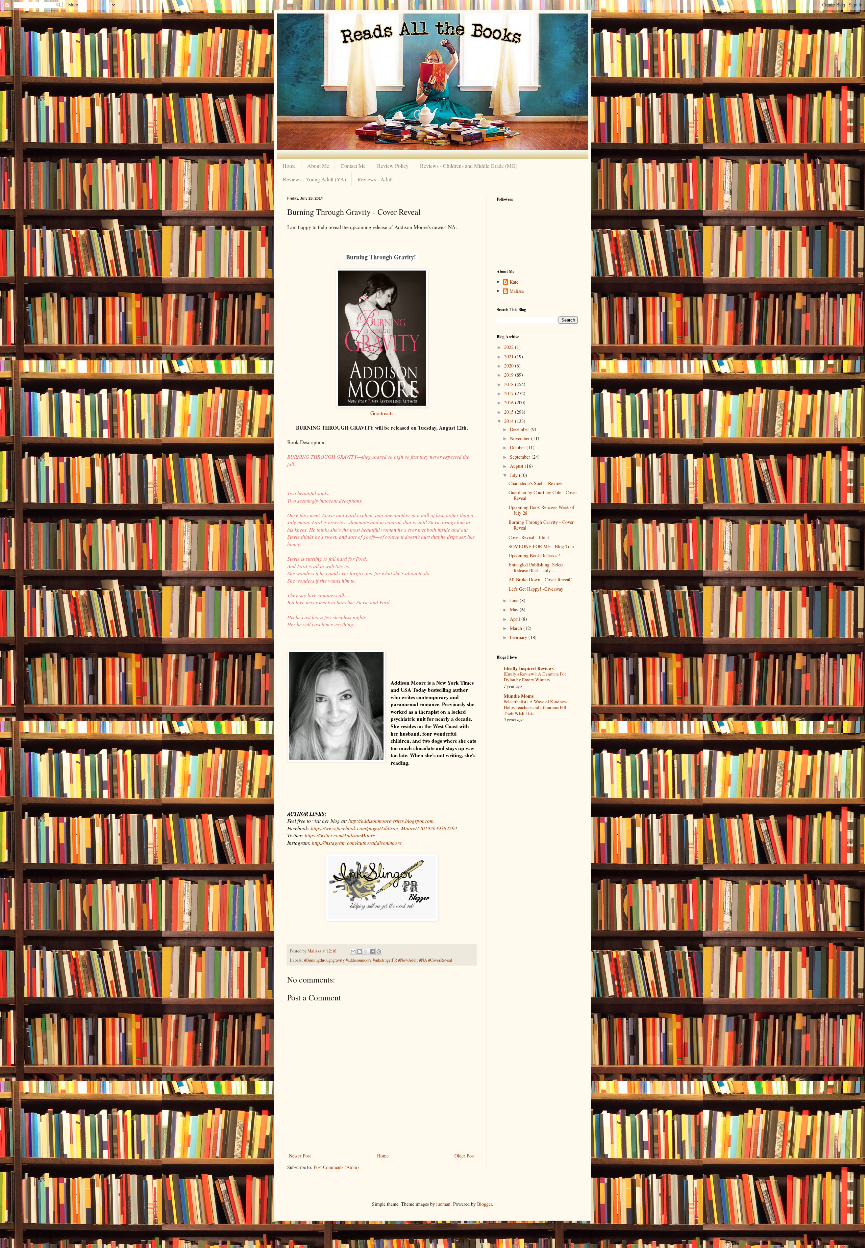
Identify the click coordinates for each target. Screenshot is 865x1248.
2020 (509, 365)
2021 (509, 356)
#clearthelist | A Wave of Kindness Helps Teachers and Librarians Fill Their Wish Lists (535, 707)
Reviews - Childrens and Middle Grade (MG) (468, 165)
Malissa (517, 291)
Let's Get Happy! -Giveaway (536, 589)
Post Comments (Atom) (336, 1167)
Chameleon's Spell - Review (535, 483)
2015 (509, 412)
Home (289, 165)
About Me (318, 165)
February (519, 637)
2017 (509, 393)
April (515, 619)
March (516, 628)
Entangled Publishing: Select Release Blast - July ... (536, 567)
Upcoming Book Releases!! (535, 555)
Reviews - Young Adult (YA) (314, 179)
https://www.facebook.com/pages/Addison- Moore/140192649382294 (384, 828)
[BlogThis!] (359, 951)
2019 (509, 375)
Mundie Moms (519, 695)
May (515, 609)
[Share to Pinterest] (378, 951)
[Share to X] (366, 951)
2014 (509, 421)
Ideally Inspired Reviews (528, 668)
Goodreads (381, 413)
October (518, 447)
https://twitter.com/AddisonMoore (340, 835)
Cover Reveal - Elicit (529, 537)
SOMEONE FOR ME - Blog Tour (541, 546)
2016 (509, 402)
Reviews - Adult (375, 179)
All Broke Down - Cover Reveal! (540, 579)
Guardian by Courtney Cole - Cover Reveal (543, 495)
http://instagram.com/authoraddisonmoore (357, 842)
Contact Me (353, 165)
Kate (514, 282)
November (520, 438)
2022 (509, 347)
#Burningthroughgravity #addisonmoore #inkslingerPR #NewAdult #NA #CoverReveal (378, 960)
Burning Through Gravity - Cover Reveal (541, 525)
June (515, 600)
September (521, 457)
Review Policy (393, 165)
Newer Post (300, 1155)
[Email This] (353, 951)
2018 (509, 384)
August (517, 466)
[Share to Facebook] (372, 951)
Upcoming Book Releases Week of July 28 (541, 510)
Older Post (464, 1155)
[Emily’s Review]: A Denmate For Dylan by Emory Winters (535, 677)
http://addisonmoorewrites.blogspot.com (391, 820)
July (514, 475)
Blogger (484, 1204)
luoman (443, 1204)
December (520, 429)
